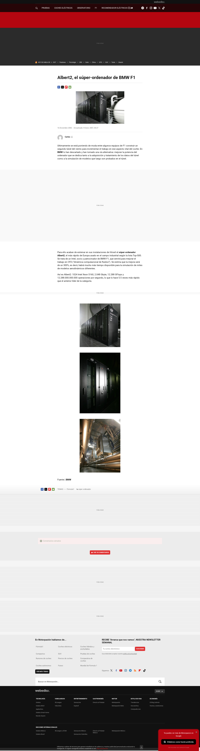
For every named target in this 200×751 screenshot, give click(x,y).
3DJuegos (58, 702)
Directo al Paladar (98, 702)
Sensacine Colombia (80, 734)
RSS (135, 670)
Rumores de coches (43, 658)
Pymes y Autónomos (156, 706)
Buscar (160, 682)
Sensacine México (80, 731)
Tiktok (163, 8)
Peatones (62, 62)
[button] (68, 136)
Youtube (155, 8)
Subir (158, 691)
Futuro (60, 666)
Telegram (142, 8)
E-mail (70, 87)
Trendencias (135, 702)
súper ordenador (84, 489)
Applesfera (39, 709)
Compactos (40, 654)
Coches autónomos (43, 666)
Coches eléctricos (65, 647)
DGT (54, 62)
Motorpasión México (118, 731)
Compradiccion (136, 709)
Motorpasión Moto (118, 706)
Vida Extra (58, 706)
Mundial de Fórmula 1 (88, 666)
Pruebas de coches (87, 654)
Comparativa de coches (86, 659)
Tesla (113, 62)
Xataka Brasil (40, 734)
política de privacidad (130, 654)
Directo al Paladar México (98, 732)
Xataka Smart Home (42, 712)
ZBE (80, 62)
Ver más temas (42, 671)
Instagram (151, 8)
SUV (106, 62)
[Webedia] (159, 1)
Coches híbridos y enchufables (87, 648)
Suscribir (140, 649)
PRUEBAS (46, 8)
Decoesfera (135, 706)
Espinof (76, 706)
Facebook (146, 8)
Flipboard (66, 87)
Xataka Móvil (40, 706)
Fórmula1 (70, 489)
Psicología (72, 62)
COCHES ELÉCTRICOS (63, 8)
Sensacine (77, 702)
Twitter (159, 8)
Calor (87, 62)
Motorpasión (116, 702)
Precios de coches (65, 658)
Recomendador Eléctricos (115, 8)
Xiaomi (120, 62)
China (94, 62)
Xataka (38, 702)
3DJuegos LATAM (61, 731)
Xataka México (41, 731)
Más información (102, 748)
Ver (101, 552)
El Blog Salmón (154, 702)
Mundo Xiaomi (40, 716)
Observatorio (83, 8)
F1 (96, 8)
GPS (100, 62)
